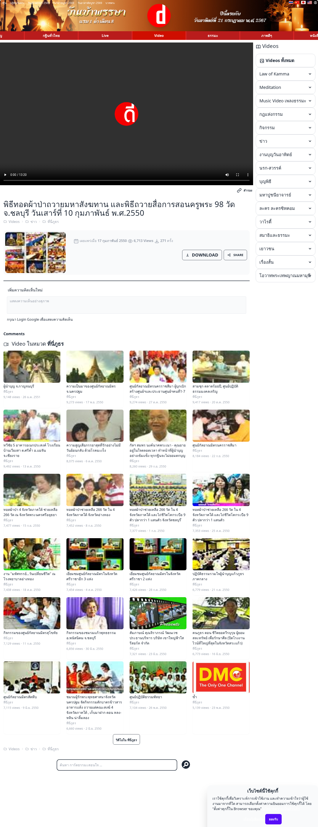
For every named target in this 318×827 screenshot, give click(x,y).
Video (159, 35)
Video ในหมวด (37, 343)
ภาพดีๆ (266, 35)
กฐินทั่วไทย (51, 35)
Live (105, 35)
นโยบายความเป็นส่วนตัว (281, 808)
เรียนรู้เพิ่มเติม (254, 819)
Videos (14, 221)
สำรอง (248, 190)
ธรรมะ (213, 35)
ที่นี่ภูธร (53, 221)
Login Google (28, 319)
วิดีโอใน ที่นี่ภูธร (126, 740)
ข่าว (34, 221)
